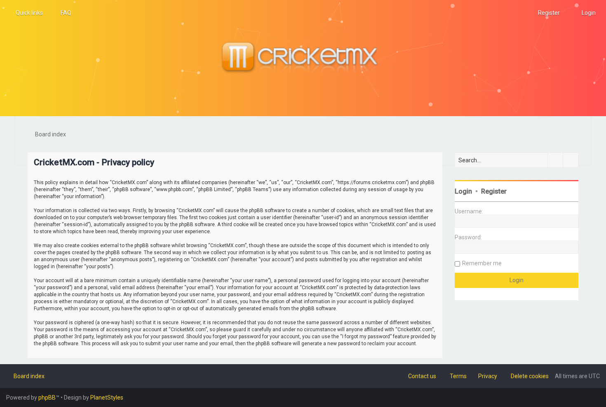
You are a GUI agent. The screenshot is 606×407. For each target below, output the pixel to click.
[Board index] (303, 58)
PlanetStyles (106, 397)
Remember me (482, 263)
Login (463, 191)
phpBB (47, 397)
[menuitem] (62, 12)
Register (494, 191)
